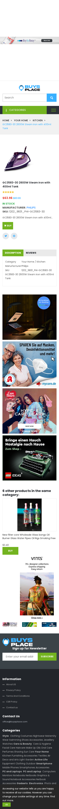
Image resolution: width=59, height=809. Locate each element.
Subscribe (47, 656)
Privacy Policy (13, 690)
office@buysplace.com (14, 721)
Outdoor (31, 763)
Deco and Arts (10, 759)
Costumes (26, 736)
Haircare (20, 747)
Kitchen (6, 755)
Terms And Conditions (18, 695)
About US (11, 684)
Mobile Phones (10, 767)
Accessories (36, 739)
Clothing (15, 736)
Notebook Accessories (23, 779)
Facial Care (8, 747)
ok (6, 804)
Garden (29, 759)
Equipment (8, 763)
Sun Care (29, 751)
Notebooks (19, 775)
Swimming (15, 739)
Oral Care (46, 747)
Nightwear (39, 736)
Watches (7, 743)
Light (22, 759)
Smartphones (27, 767)
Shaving (18, 751)
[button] (53, 110)
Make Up (31, 747)
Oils (38, 747)
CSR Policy (11, 701)
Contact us (12, 707)
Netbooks (31, 775)
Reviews (31, 252)
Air (49, 755)
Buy (9, 225)
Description (13, 252)
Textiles (42, 755)
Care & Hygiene (42, 743)
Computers (49, 771)
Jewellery (49, 739)
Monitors (7, 775)
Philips (31, 207)
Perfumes (8, 751)
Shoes (25, 739)
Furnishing (17, 755)
